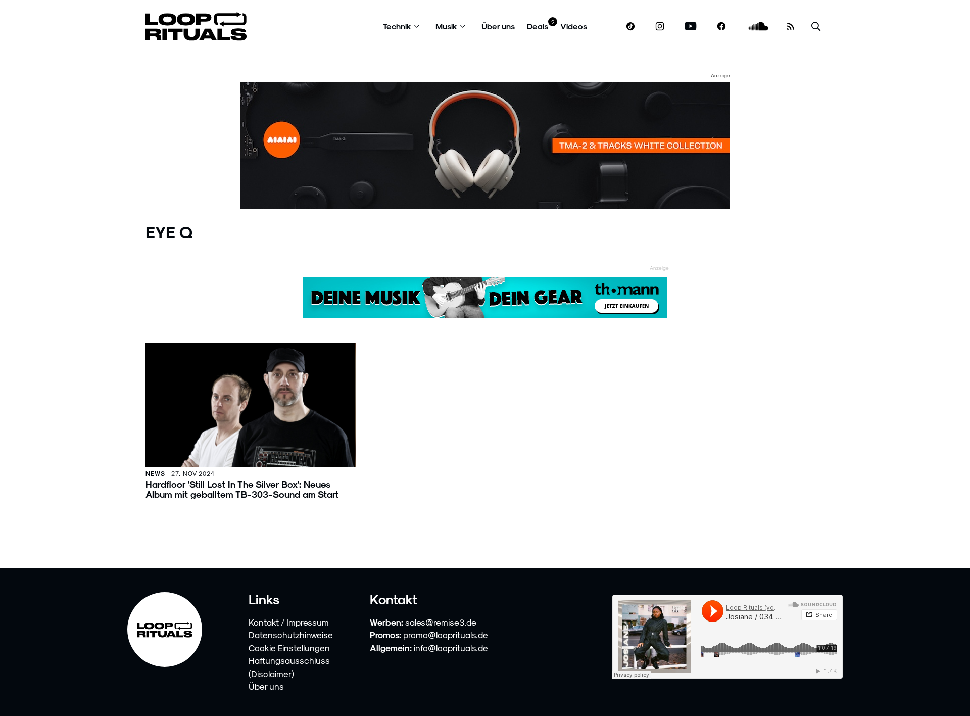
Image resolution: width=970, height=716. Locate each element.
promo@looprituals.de (445, 635)
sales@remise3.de (440, 622)
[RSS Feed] (790, 26)
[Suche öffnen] (815, 26)
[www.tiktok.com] (631, 26)
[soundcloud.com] (758, 26)
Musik (446, 26)
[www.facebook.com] (721, 26)
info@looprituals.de (451, 648)
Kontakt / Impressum (289, 622)
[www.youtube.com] (691, 26)
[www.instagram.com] (660, 26)
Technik (397, 26)
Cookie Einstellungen (289, 648)
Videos (573, 26)
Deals (537, 26)
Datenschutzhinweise (291, 635)
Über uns (498, 26)
